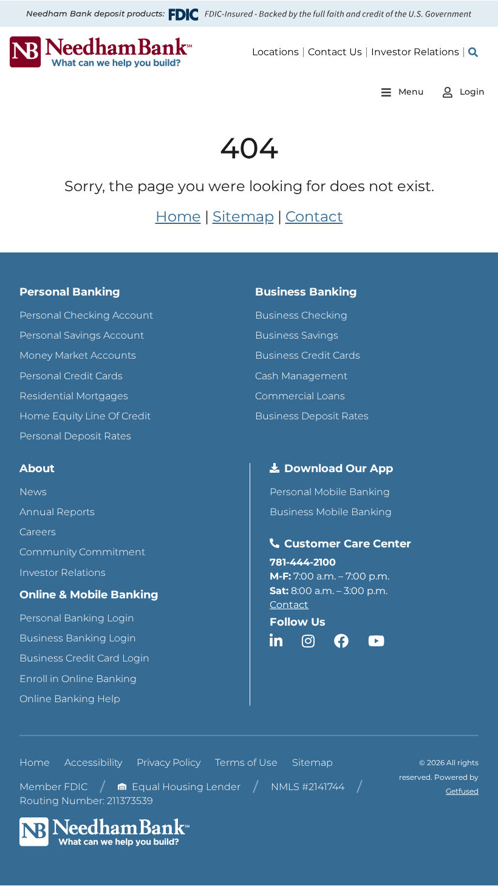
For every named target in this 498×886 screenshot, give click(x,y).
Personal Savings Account (81, 335)
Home (178, 216)
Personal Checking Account (86, 315)
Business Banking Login (77, 638)
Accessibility (93, 762)
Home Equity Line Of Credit (85, 416)
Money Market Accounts (77, 355)
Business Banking (306, 292)
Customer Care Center (347, 543)
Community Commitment (82, 552)
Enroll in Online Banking (78, 679)
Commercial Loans (300, 396)
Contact (314, 216)
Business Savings (296, 335)
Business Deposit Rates (312, 416)
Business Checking (301, 315)
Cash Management (301, 376)
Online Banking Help (69, 699)
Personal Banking (69, 292)
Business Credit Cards (307, 355)
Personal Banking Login (76, 618)
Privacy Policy (168, 762)
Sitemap (243, 216)
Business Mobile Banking (331, 512)
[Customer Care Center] (274, 543)
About (37, 468)
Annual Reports (57, 512)
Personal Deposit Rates (75, 436)
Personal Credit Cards (71, 376)
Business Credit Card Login (84, 658)
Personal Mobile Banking (330, 492)
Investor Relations (62, 573)
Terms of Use (246, 762)
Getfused (462, 791)
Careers (37, 532)
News (33, 492)
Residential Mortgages (73, 396)
